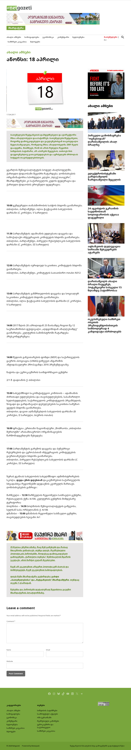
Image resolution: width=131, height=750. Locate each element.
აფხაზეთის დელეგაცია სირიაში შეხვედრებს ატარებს (104, 249)
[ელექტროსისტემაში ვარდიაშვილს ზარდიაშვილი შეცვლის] (106, 161)
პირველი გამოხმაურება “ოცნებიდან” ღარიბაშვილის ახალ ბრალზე (104, 140)
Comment (11, 621)
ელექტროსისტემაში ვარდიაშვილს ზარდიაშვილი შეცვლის (104, 176)
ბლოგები (35, 41)
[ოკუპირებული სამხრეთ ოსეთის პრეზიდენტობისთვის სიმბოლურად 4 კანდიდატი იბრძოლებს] (106, 306)
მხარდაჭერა (16, 27)
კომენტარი (63, 37)
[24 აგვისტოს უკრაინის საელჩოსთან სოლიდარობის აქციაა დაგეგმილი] (106, 196)
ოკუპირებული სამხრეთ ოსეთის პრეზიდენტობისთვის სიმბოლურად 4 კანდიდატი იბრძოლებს (104, 325)
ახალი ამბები (14, 37)
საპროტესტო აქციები (47, 714)
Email (48, 650)
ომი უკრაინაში (44, 717)
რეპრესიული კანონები (48, 721)
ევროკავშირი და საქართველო (45, 726)
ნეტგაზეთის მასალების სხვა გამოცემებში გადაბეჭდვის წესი (97, 746)
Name (9, 650)
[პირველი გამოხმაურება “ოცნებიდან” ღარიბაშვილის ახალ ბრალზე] (106, 123)
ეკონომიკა (48, 37)
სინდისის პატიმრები (47, 710)
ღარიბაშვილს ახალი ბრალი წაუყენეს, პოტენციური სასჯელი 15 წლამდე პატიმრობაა (105, 285)
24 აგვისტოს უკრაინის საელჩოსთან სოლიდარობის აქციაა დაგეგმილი (103, 213)
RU (105, 40)
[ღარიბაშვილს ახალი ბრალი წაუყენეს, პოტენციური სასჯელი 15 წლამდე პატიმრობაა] (106, 268)
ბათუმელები (110, 37)
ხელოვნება (78, 37)
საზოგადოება (31, 37)
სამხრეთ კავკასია (17, 41)
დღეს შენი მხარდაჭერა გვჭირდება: (30, 576)
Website (10, 661)
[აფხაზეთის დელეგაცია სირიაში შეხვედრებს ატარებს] (106, 233)
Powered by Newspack (31, 746)
